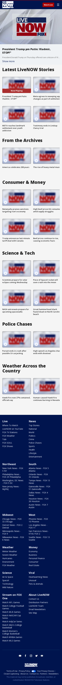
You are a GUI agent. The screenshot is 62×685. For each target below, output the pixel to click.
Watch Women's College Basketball (10, 632)
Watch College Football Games (13, 607)
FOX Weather (8, 435)
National (33, 428)
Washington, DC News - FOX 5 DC (12, 481)
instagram (31, 655)
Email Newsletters (37, 609)
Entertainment (35, 456)
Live (5, 421)
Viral (32, 572)
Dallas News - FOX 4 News (38, 494)
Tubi (4, 439)
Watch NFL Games (11, 602)
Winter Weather (9, 551)
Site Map (33, 612)
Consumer (33, 561)
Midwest (7, 515)
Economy (33, 551)
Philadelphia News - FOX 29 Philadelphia (11, 475)
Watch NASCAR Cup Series (11, 616)
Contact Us (34, 599)
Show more (8, 61)
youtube (20, 655)
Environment (8, 561)
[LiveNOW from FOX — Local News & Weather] (7, 4)
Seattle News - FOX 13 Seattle (39, 538)
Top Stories (34, 425)
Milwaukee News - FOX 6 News (13, 538)
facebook (25, 655)
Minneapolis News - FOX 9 (11, 532)
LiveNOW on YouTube (12, 428)
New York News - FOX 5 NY (12, 469)
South (32, 464)
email (42, 655)
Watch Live (48, 5)
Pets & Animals (36, 583)
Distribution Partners (38, 602)
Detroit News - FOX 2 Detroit (12, 526)
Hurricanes (7, 558)
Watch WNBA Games (12, 637)
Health (32, 449)
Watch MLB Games (11, 612)
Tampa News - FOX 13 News (39, 481)
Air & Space (7, 576)
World (31, 432)
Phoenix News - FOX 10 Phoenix (38, 520)
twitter (36, 655)
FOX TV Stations (9, 432)
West (32, 515)
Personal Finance (37, 558)
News (32, 421)
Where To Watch (10, 425)
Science (7, 572)
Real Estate (34, 565)
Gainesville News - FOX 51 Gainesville (39, 487)
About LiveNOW (39, 594)
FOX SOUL (7, 442)
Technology (7, 583)
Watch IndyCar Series (12, 621)
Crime (31, 439)
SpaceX (5, 580)
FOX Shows (7, 446)
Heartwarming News (38, 576)
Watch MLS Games (11, 640)
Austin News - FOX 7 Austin (38, 506)
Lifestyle (32, 453)
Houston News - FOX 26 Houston (38, 500)
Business (33, 554)
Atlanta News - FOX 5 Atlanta (39, 469)
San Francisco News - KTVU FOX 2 (39, 532)
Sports (32, 446)
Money (33, 547)
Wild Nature (7, 587)
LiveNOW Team (36, 605)
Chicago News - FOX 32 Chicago (11, 520)
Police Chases (35, 442)
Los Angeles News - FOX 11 (38, 526)
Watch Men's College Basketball (12, 626)
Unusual (32, 580)
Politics (32, 435)
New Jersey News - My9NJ (11, 487)
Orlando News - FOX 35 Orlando (38, 475)
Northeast (9, 464)
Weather (8, 547)
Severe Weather (9, 554)
